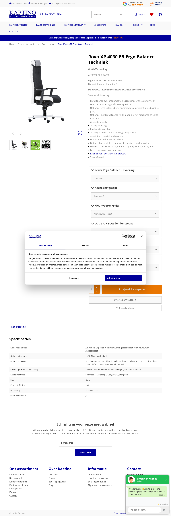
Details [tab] (85, 245)
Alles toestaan (113, 278)
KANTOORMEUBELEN (73, 25)
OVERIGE (137, 25)
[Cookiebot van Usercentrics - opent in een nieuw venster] (123, 236)
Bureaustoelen (48, 44)
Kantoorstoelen (32, 44)
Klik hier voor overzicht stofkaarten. (108, 153)
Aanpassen (74, 278)
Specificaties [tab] (18, 326)
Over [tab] (125, 245)
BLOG (152, 25)
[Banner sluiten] (142, 236)
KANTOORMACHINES (45, 25)
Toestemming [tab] (45, 245)
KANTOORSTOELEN (18, 25)
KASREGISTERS (99, 25)
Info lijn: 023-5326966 (50, 14)
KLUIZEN (119, 25)
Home (11, 44)
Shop (20, 44)
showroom (118, 37)
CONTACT (13, 31)
